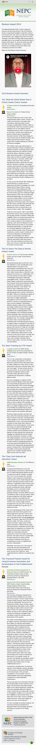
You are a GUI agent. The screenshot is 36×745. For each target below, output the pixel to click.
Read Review (11, 109)
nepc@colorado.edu (19, 724)
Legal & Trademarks (9, 738)
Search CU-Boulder (9, 740)
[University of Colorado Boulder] (13, 733)
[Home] (18, 13)
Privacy (18, 738)
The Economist (14, 476)
